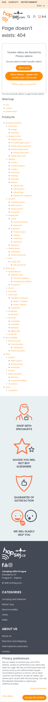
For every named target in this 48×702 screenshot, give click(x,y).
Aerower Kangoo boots (19, 149)
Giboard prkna (18, 189)
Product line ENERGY (19, 380)
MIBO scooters (16, 205)
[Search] (28, 16)
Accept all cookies (34, 697)
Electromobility (11, 337)
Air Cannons (13, 384)
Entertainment (29, 2)
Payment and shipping (14, 641)
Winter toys (10, 268)
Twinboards (15, 252)
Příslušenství (18, 347)
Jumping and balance (14, 123)
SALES (8, 387)
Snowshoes (12, 311)
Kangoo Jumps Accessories (21, 146)
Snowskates (15, 321)
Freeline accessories (18, 255)
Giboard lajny (18, 192)
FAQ (4, 2)
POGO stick (12, 126)
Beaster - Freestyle (20, 301)
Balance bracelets (15, 374)
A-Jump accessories (20, 222)
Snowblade (15, 324)
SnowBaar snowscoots (19, 298)
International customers (15, 646)
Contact (13, 2)
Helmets (16, 235)
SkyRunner (15, 245)
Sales (4, 619)
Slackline (11, 159)
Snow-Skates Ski (14, 271)
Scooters (11, 199)
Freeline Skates (14, 248)
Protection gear (19, 232)
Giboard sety (18, 185)
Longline (14, 169)
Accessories (15, 172)
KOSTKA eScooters (18, 351)
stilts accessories (19, 265)
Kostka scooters (17, 209)
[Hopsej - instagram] (10, 566)
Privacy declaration (38, 688)
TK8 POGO (15, 133)
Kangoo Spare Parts (18, 156)
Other (8, 354)
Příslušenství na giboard (22, 195)
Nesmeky (14, 314)
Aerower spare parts (21, 152)
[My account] (34, 17)
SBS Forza (14, 377)
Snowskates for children (22, 281)
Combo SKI (12, 334)
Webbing (14, 176)
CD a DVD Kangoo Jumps (20, 143)
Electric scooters (14, 341)
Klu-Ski (10, 288)
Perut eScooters (17, 344)
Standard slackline (18, 166)
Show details (7, 696)
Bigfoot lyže (15, 331)
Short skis (12, 318)
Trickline (14, 162)
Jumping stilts (13, 215)
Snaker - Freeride (19, 304)
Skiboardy (15, 327)
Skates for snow (17, 275)
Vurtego (14, 129)
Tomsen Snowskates (21, 278)
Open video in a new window (25, 84)
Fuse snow (12, 291)
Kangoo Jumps (16, 139)
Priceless (11, 370)
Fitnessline (15, 179)
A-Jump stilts (15, 261)
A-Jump (13, 218)
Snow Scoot (12, 294)
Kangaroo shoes (14, 136)
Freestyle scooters (18, 202)
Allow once (24, 67)
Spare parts (17, 225)
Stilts (10, 258)
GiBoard (14, 182)
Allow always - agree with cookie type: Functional (24, 76)
